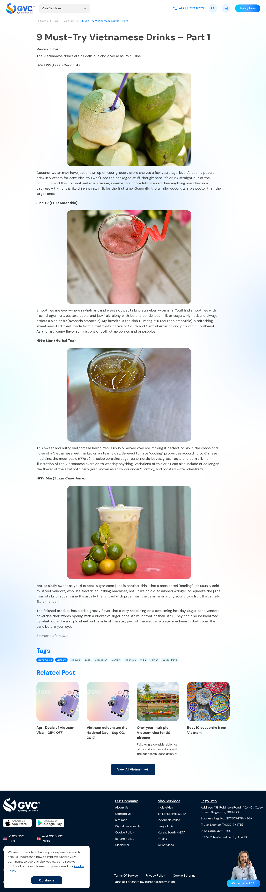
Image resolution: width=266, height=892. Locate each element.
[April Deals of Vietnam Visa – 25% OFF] (57, 701)
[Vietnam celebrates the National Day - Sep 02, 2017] (108, 701)
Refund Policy (124, 839)
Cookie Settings (184, 875)
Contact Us (123, 814)
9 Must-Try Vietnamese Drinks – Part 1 (104, 21)
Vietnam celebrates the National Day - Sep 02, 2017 (107, 732)
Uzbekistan (101, 659)
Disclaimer (122, 845)
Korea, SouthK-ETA (172, 832)
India (143, 659)
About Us (122, 807)
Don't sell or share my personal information (144, 882)
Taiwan (154, 659)
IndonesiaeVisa (169, 820)
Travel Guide (45, 659)
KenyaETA (165, 826)
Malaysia (75, 659)
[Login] (226, 8)
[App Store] (17, 823)
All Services (166, 845)
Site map (121, 820)
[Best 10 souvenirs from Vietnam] (208, 701)
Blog (55, 21)
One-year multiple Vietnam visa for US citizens (153, 732)
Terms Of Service (126, 875)
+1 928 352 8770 (16, 838)
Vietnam (69, 21)
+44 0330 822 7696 (52, 838)
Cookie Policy (124, 832)
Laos (87, 659)
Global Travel (170, 659)
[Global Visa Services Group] (20, 8)
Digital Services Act (129, 826)
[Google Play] (50, 823)
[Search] (213, 8)
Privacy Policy (155, 875)
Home (44, 21)
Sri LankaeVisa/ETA (172, 814)
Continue (47, 880)
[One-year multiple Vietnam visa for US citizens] (158, 701)
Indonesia (130, 659)
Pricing (162, 839)
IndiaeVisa (165, 807)
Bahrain (116, 659)
